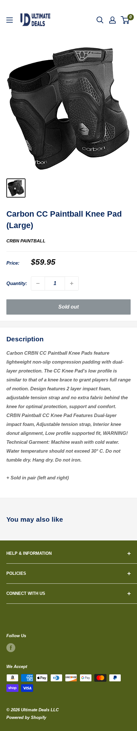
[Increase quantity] (71, 283)
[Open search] (100, 20)
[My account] (112, 20)
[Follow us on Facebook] (10, 647)
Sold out (68, 307)
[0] (125, 20)
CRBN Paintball (26, 240)
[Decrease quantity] (38, 283)
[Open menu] (9, 20)
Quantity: (16, 283)
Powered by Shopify (26, 717)
